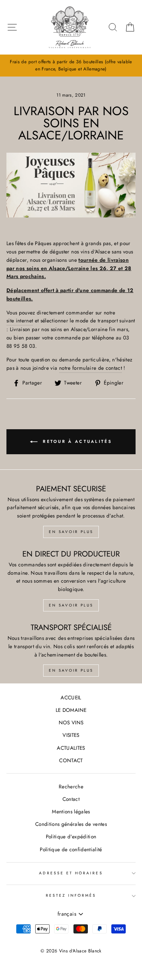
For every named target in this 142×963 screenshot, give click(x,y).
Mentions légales (71, 811)
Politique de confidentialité (71, 849)
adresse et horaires (71, 873)
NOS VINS (71, 722)
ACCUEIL (71, 697)
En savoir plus (71, 532)
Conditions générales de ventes (71, 824)
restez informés (71, 895)
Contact (71, 799)
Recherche (71, 786)
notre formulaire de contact (90, 368)
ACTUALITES (71, 748)
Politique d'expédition (71, 836)
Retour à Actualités (76, 441)
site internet (19, 320)
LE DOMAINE (71, 710)
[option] (71, 65)
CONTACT (71, 760)
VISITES (70, 735)
